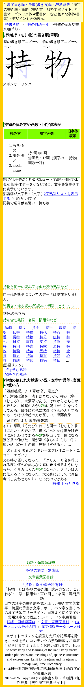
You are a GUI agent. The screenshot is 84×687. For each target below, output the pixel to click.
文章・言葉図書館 (55, 622)
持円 (16, 346)
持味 (29, 356)
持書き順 (12, 24)
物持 (8, 328)
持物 (29, 337)
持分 (43, 337)
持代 (43, 332)
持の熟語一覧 (38, 24)
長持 (16, 337)
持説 (16, 360)
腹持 (29, 342)
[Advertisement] (17, 104)
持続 (29, 360)
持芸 (29, 351)
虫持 (56, 337)
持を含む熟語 (16, 370)
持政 (56, 342)
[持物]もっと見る (65, 483)
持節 (56, 356)
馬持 (43, 351)
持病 (43, 360)
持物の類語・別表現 (42, 570)
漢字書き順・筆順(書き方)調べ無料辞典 (38, 5)
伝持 (16, 332)
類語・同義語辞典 (21, 622)
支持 (43, 342)
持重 (43, 356)
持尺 (22, 328)
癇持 (62, 328)
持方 (16, 356)
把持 (56, 351)
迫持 (56, 346)
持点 (56, 332)
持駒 (16, 351)
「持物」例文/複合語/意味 (42, 585)
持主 (35, 328)
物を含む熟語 (16, 374)
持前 (29, 332)
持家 (29, 346)
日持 (16, 342)
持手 (49, 328)
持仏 (56, 360)
